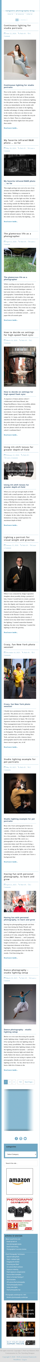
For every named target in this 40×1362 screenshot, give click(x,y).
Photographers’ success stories (16, 1249)
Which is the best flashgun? (15, 1277)
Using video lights (12, 1287)
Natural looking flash (13, 1257)
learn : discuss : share (20, 14)
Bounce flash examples (14, 1274)
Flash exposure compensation (16, 1272)
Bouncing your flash (13, 1264)
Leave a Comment (12, 458)
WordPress (17, 1359)
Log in (24, 1359)
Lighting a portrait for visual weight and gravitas (19, 538)
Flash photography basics (14, 1285)
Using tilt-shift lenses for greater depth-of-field (18, 448)
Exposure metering (12, 1269)
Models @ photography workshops (17, 1297)
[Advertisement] (20, 1110)
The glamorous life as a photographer (17, 235)
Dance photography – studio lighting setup (16, 971)
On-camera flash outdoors (15, 1267)
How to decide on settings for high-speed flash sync (19, 333)
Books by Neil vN (12, 1241)
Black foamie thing (12, 1246)
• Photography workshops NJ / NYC (15, 1295)
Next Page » (29, 1082)
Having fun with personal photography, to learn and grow (19, 877)
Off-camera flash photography (16, 1282)
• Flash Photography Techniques (15, 1254)
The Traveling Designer (26, 1353)
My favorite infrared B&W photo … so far (19, 141)
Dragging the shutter (13, 1262)
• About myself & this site (12, 1239)
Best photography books (14, 1244)
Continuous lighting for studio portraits (17, 26)
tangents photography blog (20, 11)
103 (20, 1082)
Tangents (20, 5)
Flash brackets (11, 1279)
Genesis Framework (29, 1357)
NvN (18, 1357)
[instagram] (20, 1139)
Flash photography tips (13, 1290)
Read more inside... (11, 128)
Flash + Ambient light (13, 1259)
